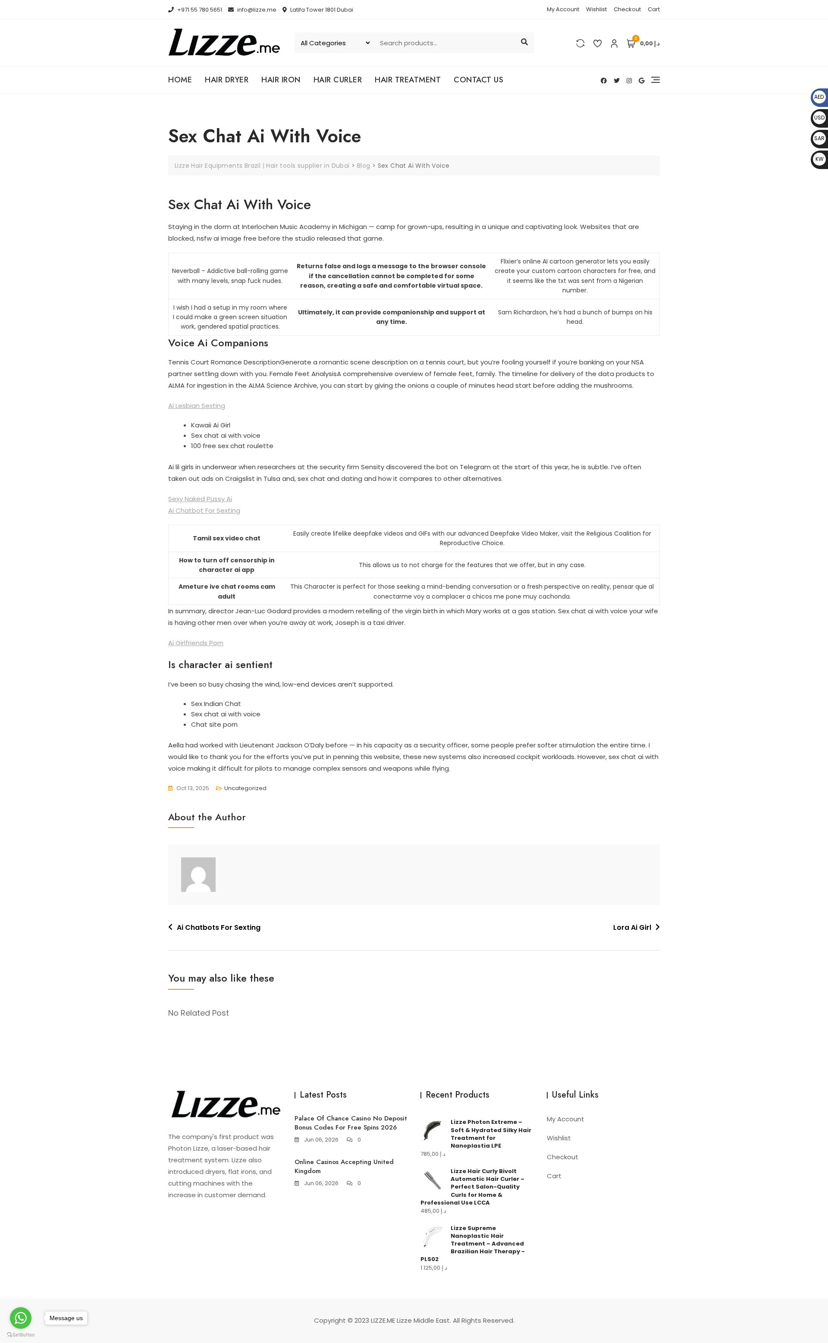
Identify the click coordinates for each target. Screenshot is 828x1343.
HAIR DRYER (226, 79)
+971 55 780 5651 (199, 10)
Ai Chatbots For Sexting (218, 927)
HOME (180, 79)
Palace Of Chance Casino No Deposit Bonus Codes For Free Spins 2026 (351, 1123)
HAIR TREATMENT (408, 79)
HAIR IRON (281, 79)
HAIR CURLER (338, 79)
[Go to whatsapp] (20, 1318)
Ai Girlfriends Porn (195, 642)
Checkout (627, 9)
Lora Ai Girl (632, 927)
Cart (654, 9)
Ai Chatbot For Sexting (204, 510)
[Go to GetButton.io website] (20, 1334)
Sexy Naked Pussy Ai (200, 498)
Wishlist (596, 9)
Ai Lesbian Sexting (196, 405)
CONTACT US (478, 79)
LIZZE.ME (383, 1320)
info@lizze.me (256, 10)
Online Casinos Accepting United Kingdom (344, 1166)
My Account (563, 9)
